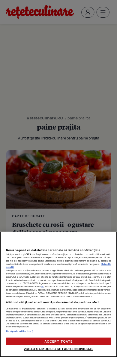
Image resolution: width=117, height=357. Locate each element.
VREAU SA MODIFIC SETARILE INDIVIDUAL (58, 349)
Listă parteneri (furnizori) (19, 330)
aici (42, 286)
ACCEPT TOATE (58, 341)
